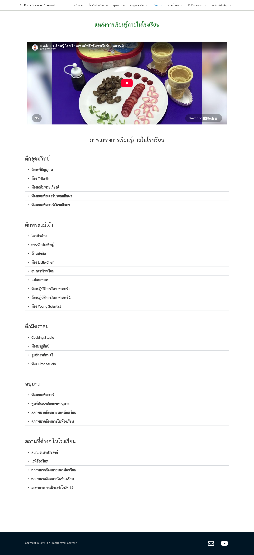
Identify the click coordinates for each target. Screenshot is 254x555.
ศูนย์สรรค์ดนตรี (42, 355)
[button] (127, 169)
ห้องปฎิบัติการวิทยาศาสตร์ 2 (51, 297)
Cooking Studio (42, 337)
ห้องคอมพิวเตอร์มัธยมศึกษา (50, 204)
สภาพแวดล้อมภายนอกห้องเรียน (53, 412)
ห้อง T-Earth (40, 178)
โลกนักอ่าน (39, 236)
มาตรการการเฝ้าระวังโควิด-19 (52, 487)
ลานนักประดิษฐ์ (42, 244)
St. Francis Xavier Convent (37, 5)
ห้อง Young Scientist (46, 306)
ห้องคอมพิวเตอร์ (42, 395)
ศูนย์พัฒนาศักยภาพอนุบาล (50, 403)
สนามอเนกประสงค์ (44, 452)
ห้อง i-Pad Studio (43, 363)
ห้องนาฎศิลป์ (40, 346)
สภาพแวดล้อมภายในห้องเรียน (52, 421)
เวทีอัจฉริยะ (39, 461)
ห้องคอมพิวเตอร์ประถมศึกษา (51, 196)
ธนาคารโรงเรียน (42, 271)
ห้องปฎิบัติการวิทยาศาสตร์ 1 (51, 288)
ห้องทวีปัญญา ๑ (42, 169)
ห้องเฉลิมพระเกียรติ (45, 187)
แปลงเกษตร (40, 280)
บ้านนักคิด (38, 253)
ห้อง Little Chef (42, 262)
